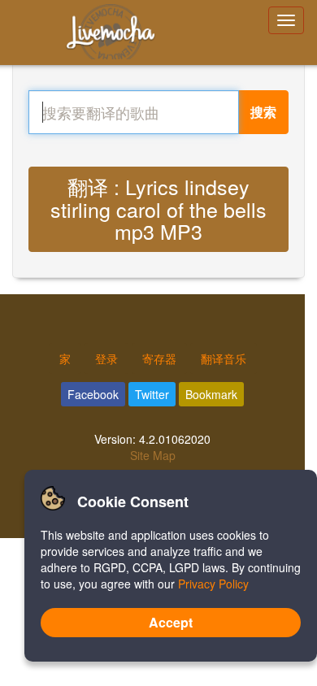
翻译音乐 (223, 358)
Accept (171, 622)
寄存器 (159, 358)
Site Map (153, 455)
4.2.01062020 (175, 439)
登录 (106, 358)
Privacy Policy (213, 583)
